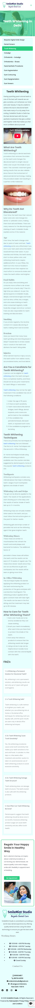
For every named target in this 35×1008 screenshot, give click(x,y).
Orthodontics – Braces (12, 62)
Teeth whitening (9, 390)
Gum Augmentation (11, 70)
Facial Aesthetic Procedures (13, 66)
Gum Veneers (8, 83)
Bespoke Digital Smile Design (14, 40)
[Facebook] (2, 991)
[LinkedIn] (7, 991)
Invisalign (7, 53)
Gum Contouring (10, 75)
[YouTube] (16, 991)
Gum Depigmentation (11, 79)
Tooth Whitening (10, 48)
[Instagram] (11, 991)
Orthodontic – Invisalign (12, 57)
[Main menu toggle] (31, 5)
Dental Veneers (9, 44)
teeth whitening (9, 443)
